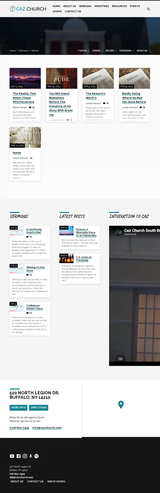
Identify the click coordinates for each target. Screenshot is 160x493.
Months (142, 50)
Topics (82, 50)
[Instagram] (25, 456)
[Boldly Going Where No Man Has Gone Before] (134, 78)
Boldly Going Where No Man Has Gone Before (134, 97)
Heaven (35, 50)
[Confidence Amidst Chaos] (17, 306)
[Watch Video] (30, 107)
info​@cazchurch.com (47, 427)
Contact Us (73, 11)
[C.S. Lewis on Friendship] (66, 258)
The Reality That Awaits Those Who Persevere (24, 97)
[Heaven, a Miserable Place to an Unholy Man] (66, 230)
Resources (119, 6)
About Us (69, 6)
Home (56, 6)
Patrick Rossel (20, 107)
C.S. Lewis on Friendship (84, 259)
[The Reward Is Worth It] (98, 78)
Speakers (125, 50)
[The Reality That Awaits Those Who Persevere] (25, 78)
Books (110, 50)
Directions (38, 407)
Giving (57, 11)
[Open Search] (148, 9)
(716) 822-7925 (19, 427)
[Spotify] (36, 456)
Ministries (101, 6)
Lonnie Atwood (56, 120)
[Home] (25, 137)
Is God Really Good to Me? (34, 231)
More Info (19, 407)
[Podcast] (30, 456)
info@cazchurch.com (21, 477)
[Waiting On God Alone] (17, 268)
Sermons (85, 6)
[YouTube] (12, 456)
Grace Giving (56, 481)
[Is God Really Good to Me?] (17, 230)
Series (96, 50)
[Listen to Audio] (33, 107)
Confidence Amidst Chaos (34, 307)
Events (135, 6)
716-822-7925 (17, 473)
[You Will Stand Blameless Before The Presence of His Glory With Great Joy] (61, 78)
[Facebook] (18, 456)
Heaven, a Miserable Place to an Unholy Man (86, 232)
